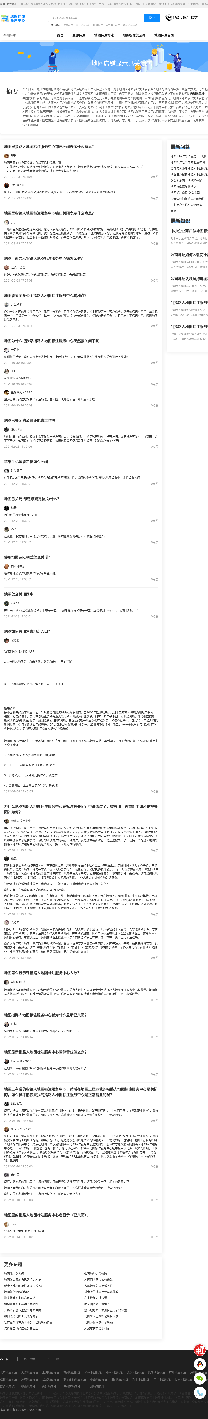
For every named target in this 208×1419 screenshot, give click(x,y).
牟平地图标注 (162, 1379)
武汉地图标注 (135, 1372)
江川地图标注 (95, 1386)
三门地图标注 (119, 1379)
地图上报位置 (28, 1397)
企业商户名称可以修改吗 (186, 204)
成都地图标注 (8, 1379)
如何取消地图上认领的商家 (21, 1316)
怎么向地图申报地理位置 (186, 180)
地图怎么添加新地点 (183, 186)
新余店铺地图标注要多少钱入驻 (24, 1285)
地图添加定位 (143, 1397)
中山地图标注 (98, 1379)
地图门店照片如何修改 (98, 1279)
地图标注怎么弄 (134, 35)
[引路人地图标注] (13, 18)
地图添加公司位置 (121, 1397)
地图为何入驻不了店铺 (98, 1322)
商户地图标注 (112, 25)
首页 (60, 35)
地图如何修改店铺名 (17, 1291)
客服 (173, 211)
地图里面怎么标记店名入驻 (101, 1316)
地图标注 (98, 25)
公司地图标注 (130, 25)
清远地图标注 (8, 1386)
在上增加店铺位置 (95, 1298)
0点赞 (154, 176)
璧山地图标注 (29, 1386)
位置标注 (68, 25)
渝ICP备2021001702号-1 (115, 1405)
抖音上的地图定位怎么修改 (101, 1291)
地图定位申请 (8, 1397)
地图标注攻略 (163, 1397)
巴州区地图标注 (73, 1386)
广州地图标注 (177, 1372)
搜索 (152, 17)
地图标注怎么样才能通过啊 (188, 162)
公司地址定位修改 (95, 1273)
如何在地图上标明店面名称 (21, 1304)
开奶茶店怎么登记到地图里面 (22, 1310)
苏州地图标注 (71, 1372)
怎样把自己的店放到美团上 (21, 1328)
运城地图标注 (29, 1379)
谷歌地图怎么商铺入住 (98, 1285)
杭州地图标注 (93, 1372)
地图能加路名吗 (14, 1273)
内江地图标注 (50, 1386)
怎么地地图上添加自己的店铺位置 (105, 1310)
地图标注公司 (164, 35)
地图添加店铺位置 (95, 1397)
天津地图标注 (29, 1372)
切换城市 (12, 4)
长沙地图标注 (156, 1372)
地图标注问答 (183, 1397)
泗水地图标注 (183, 1379)
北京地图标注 (8, 1372)
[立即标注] (200, 1350)
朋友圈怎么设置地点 (97, 1304)
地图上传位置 (73, 1397)
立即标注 (78, 35)
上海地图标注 (50, 1372)
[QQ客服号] (200, 1364)
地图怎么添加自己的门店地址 (22, 1279)
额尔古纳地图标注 (74, 1379)
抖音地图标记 (83, 25)
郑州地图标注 (114, 1372)
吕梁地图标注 (50, 1379)
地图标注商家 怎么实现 (185, 192)
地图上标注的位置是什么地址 (189, 156)
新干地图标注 (141, 1379)
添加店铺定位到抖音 (97, 1328)
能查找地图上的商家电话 (19, 1298)
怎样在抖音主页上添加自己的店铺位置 (28, 1322)
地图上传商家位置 (50, 1397)
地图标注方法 (104, 35)
